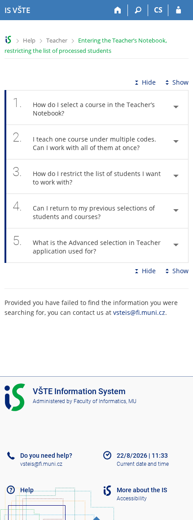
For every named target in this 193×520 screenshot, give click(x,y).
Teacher (56, 40)
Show (180, 82)
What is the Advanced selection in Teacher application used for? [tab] (87, 244)
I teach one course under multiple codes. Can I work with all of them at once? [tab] (84, 141)
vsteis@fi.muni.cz (139, 312)
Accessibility (132, 498)
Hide (149, 82)
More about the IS (142, 490)
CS (158, 10)
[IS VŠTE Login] (178, 10)
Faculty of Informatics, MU (105, 401)
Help (29, 40)
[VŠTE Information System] (8, 39)
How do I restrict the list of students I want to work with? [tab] (87, 175)
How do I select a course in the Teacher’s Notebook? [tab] (84, 106)
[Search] (138, 10)
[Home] (118, 10)
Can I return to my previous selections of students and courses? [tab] (84, 210)
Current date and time (143, 464)
